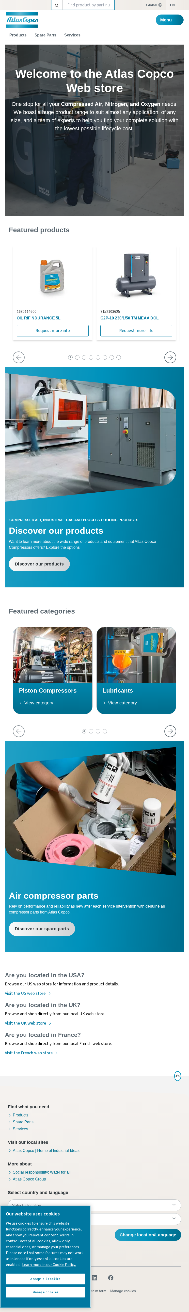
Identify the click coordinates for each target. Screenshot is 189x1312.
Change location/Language (148, 1234)
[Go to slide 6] (105, 357)
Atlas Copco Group (29, 1179)
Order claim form (93, 1291)
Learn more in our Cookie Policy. (49, 1264)
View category (38, 702)
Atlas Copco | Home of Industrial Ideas (46, 1150)
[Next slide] (170, 357)
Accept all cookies (45, 1279)
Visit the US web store (25, 993)
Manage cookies (123, 1291)
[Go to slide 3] (84, 357)
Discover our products (39, 564)
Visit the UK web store (25, 1023)
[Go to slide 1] (70, 357)
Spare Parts (45, 35)
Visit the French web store (29, 1053)
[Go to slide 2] (77, 357)
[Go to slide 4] (91, 357)
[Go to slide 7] (112, 357)
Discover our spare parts (42, 928)
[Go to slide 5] (98, 357)
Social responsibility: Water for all (42, 1172)
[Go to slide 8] (118, 357)
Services (72, 35)
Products (18, 35)
